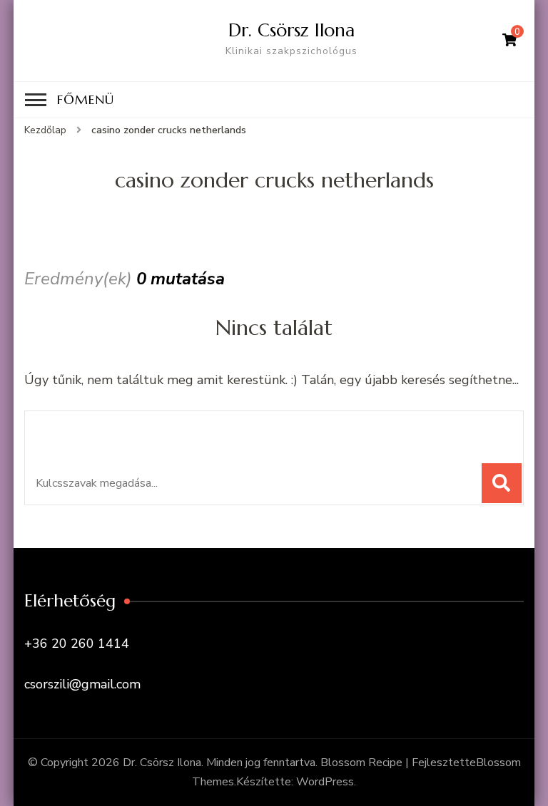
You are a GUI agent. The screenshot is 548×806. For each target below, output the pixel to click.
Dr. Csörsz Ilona (291, 30)
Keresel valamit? (101, 429)
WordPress (325, 782)
